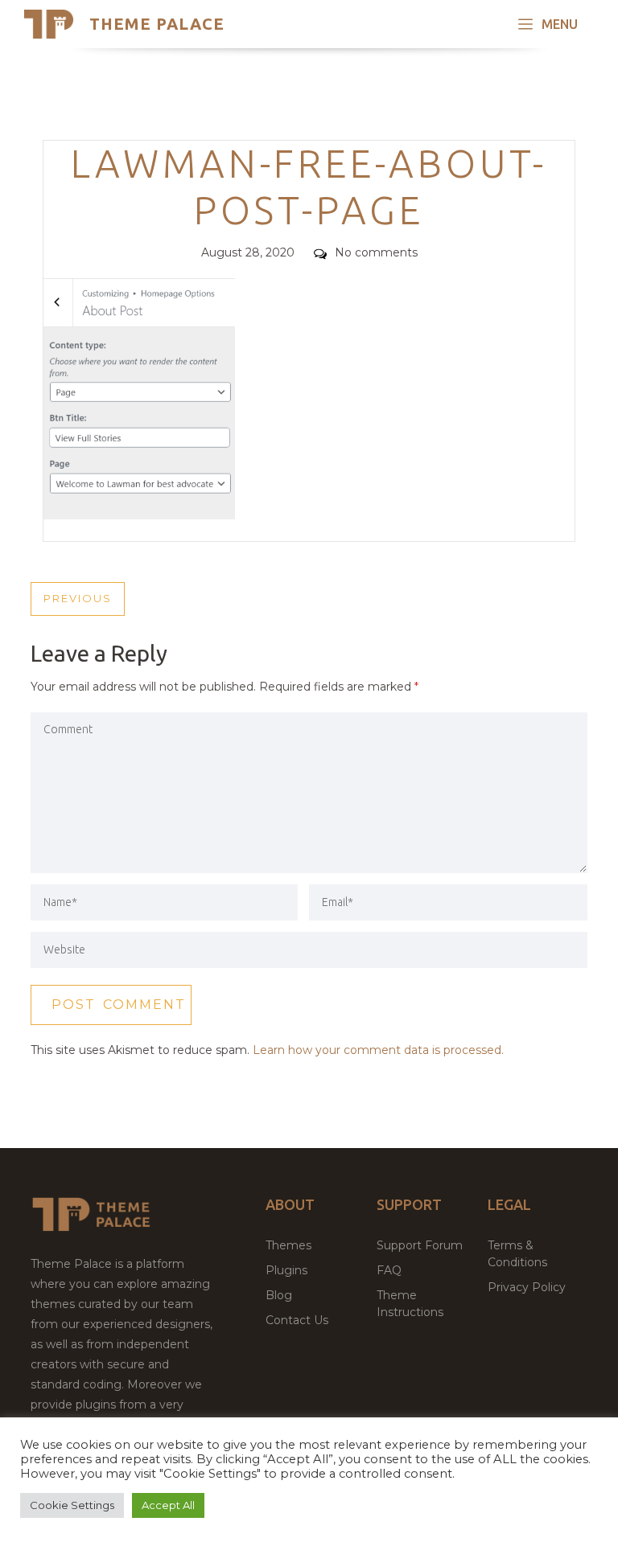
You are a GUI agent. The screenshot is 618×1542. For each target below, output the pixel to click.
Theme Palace (157, 23)
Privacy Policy (527, 1287)
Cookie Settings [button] (72, 1505)
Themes (288, 1245)
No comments (376, 252)
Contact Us (297, 1320)
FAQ (389, 1270)
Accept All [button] (168, 1505)
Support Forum (420, 1245)
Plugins (286, 1270)
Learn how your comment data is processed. (378, 1050)
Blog (279, 1295)
